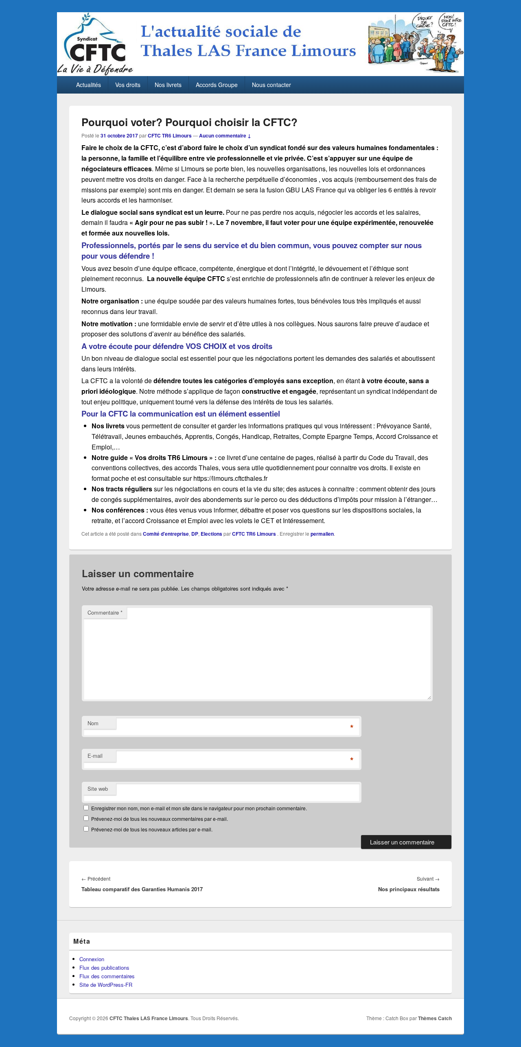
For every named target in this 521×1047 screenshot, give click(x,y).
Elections (211, 533)
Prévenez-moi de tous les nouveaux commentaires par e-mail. (159, 818)
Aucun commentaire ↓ (225, 135)
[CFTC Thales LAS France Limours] (260, 73)
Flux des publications (104, 967)
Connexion (91, 959)
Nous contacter (271, 85)
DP (194, 533)
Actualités (88, 85)
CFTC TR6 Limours (170, 135)
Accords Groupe (217, 85)
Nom (93, 723)
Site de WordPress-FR (105, 984)
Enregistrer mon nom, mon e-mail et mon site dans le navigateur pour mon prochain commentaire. (199, 808)
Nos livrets (168, 85)
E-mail (95, 755)
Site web (98, 788)
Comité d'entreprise (166, 533)
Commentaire (105, 612)
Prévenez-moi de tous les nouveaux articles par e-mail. (151, 829)
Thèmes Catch (435, 1018)
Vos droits (127, 85)
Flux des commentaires (107, 976)
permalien (322, 533)
